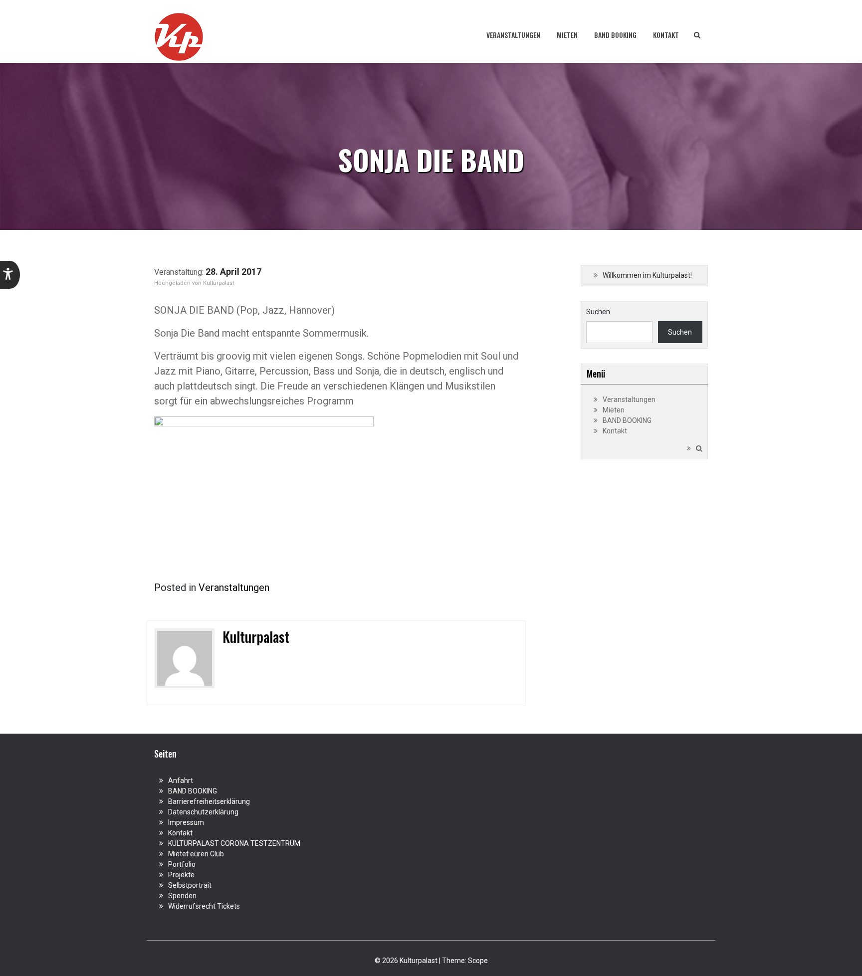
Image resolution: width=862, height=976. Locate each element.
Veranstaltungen (513, 34)
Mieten (567, 34)
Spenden (182, 896)
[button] (10, 275)
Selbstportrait (190, 885)
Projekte (181, 875)
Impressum (186, 822)
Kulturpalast (218, 283)
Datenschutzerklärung (203, 812)
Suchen (598, 312)
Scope (478, 961)
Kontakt (666, 34)
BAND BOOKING (615, 34)
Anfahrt (180, 780)
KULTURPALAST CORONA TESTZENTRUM (234, 843)
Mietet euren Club (196, 854)
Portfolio (182, 864)
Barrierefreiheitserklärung (209, 801)
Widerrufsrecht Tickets (204, 906)
